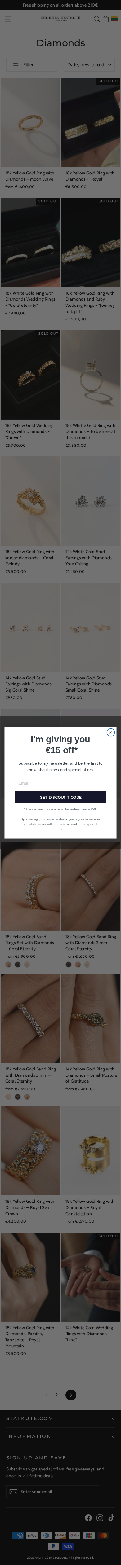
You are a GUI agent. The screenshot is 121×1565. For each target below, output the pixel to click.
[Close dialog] (111, 732)
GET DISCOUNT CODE (60, 796)
